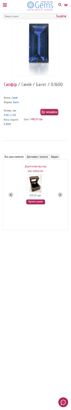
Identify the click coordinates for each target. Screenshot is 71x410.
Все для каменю (14, 156)
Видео (54, 156)
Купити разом (35, 201)
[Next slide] (60, 194)
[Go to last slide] (10, 194)
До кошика (49, 112)
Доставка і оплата (37, 156)
